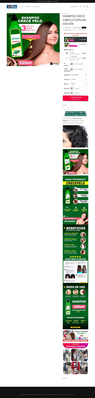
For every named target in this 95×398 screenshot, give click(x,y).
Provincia (66, 79)
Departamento (66, 75)
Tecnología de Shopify (32, 394)
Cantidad (65, 105)
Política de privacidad (52, 394)
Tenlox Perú (25, 394)
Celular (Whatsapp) (66, 70)
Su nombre (66, 64)
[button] (80, 6)
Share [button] (65, 378)
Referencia (66, 93)
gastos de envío (67, 29)
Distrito (66, 84)
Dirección (66, 88)
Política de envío (71, 394)
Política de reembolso (42, 394)
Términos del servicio (62, 394)
